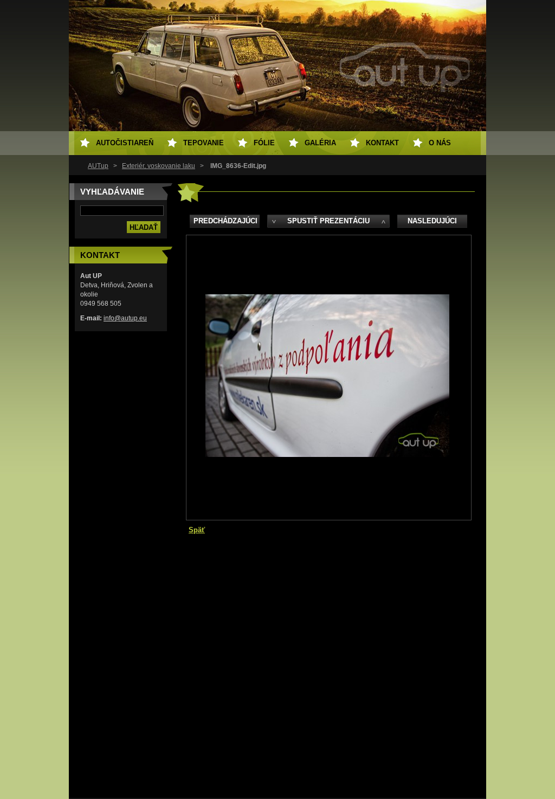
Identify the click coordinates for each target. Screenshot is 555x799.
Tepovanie (203, 143)
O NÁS (440, 143)
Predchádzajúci (225, 221)
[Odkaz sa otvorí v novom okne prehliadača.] (327, 454)
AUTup (98, 166)
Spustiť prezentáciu (328, 221)
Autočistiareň (124, 143)
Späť (197, 530)
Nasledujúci (432, 221)
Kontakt (382, 143)
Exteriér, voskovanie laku (158, 166)
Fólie (264, 143)
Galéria (320, 143)
